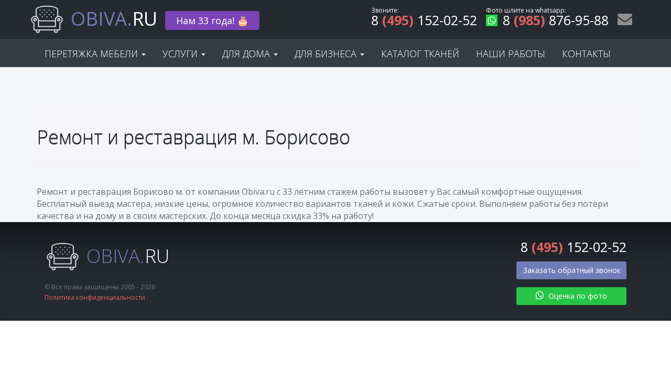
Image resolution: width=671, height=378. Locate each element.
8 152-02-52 (424, 22)
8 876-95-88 (556, 22)
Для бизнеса (327, 53)
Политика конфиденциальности (95, 297)
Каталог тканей (420, 53)
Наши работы (510, 53)
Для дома (247, 53)
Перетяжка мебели (92, 53)
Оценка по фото (576, 296)
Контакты (586, 53)
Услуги (181, 53)
